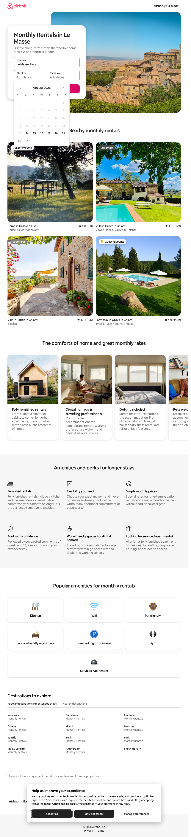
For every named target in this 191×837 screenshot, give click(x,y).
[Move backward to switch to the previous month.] (20, 88)
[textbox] (30, 77)
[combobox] (47, 64)
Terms (100, 830)
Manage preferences (136, 814)
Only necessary (94, 814)
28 (56, 133)
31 (27, 141)
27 (48, 133)
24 (27, 133)
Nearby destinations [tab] (75, 703)
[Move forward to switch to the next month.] (63, 88)
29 (63, 133)
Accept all (52, 814)
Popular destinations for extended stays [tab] (32, 703)
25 (34, 133)
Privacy (88, 830)
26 (41, 133)
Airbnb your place (166, 6)
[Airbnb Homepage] (16, 6)
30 (19, 141)
